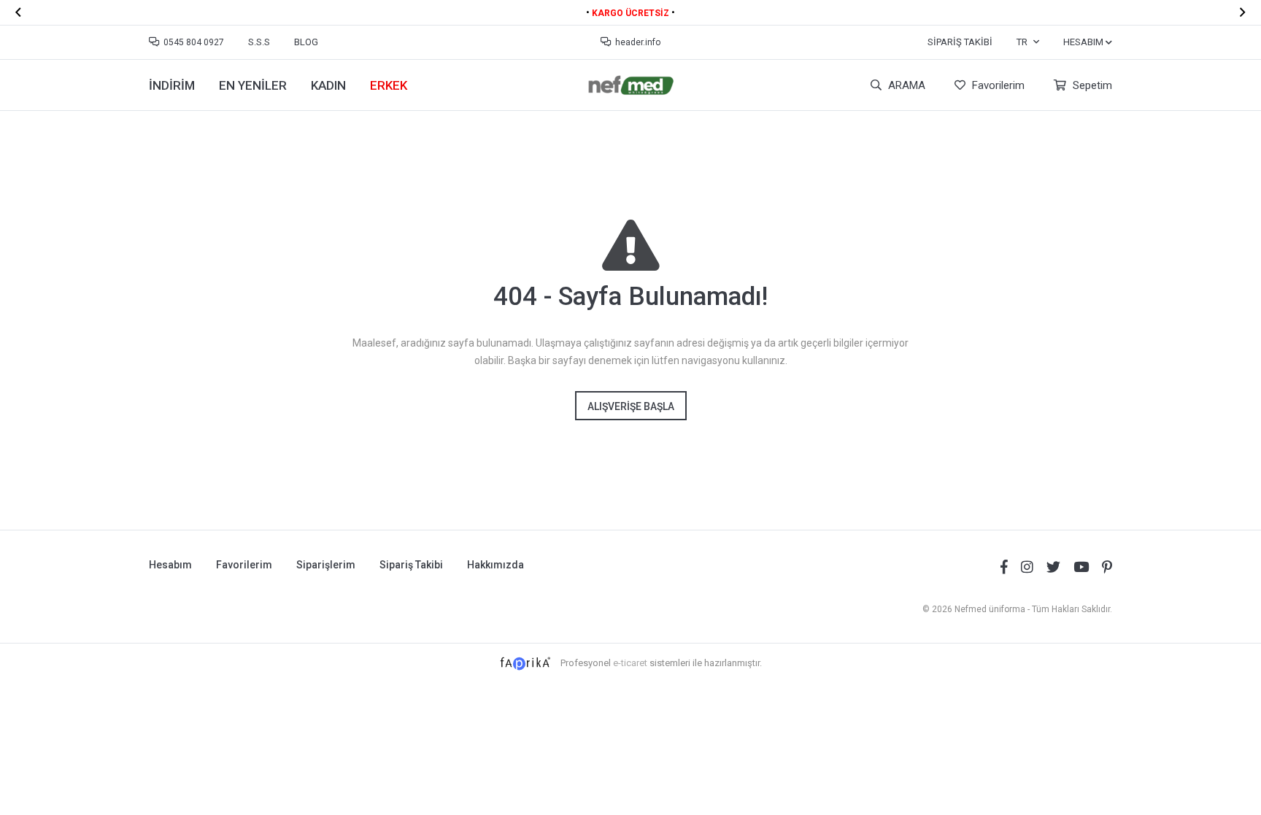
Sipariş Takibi (960, 41)
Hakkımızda (495, 565)
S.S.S (259, 41)
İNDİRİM (172, 85)
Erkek (388, 85)
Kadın (328, 85)
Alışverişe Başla (630, 406)
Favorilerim (997, 85)
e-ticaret (630, 662)
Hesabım (170, 565)
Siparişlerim (325, 565)
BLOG (306, 41)
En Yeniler (253, 85)
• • (630, 12)
